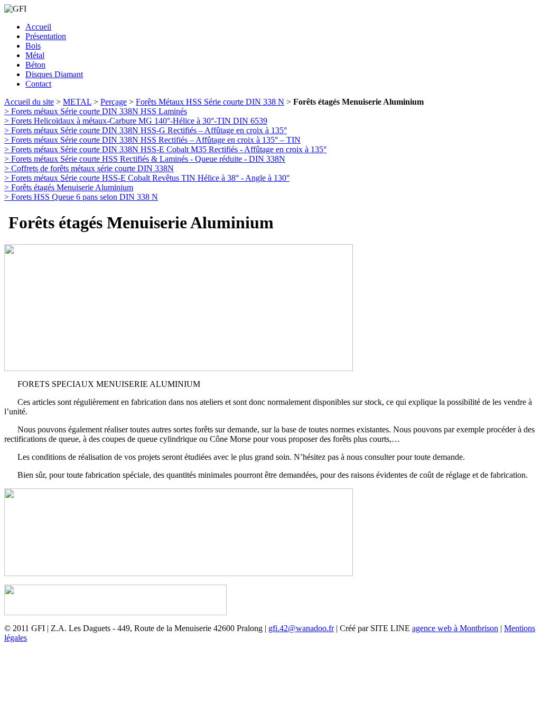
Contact (38, 83)
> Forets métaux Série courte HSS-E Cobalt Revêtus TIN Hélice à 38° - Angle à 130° (147, 177)
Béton (35, 64)
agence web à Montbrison (455, 628)
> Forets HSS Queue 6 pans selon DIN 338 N (81, 196)
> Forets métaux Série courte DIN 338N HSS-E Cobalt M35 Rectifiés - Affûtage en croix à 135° (165, 149)
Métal (34, 55)
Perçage (113, 101)
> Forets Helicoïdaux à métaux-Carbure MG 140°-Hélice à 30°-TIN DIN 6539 (135, 120)
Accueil (38, 26)
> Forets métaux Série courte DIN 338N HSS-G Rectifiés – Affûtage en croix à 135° (145, 130)
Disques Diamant (54, 74)
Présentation (45, 36)
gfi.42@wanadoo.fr (301, 628)
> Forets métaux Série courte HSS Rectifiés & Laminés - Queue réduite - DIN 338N (144, 158)
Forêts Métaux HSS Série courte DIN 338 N (210, 101)
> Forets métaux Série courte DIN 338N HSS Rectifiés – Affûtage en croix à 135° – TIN (152, 139)
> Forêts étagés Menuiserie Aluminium (68, 187)
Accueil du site (29, 101)
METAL (77, 101)
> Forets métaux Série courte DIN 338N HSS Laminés (95, 111)
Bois (33, 45)
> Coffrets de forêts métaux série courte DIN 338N (89, 168)
